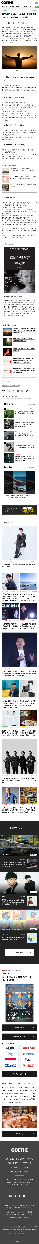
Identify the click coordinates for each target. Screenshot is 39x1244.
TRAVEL (15, 1179)
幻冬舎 (30, 1208)
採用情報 (26, 1217)
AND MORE (14, 396)
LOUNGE (24, 1167)
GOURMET (24, 6)
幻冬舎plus (10, 1208)
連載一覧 (19, 952)
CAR (17, 6)
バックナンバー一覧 (19, 1074)
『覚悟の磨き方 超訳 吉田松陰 (15, 38)
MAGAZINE (15, 1171)
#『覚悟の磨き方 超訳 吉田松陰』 (11, 385)
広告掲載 (9, 1212)
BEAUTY (10, 1182)
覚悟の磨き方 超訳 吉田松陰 (12, 296)
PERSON (4, 6)
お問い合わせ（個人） (27, 1214)
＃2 (11, 42)
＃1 (7, 42)
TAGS (26, 1171)
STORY (14, 1167)
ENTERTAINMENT (25, 1182)
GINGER (31, 1205)
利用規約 (29, 1212)
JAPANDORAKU (22, 1205)
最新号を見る (19, 1028)
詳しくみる (19, 1134)
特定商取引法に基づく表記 (12, 1214)
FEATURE (9, 1158)
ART (21, 1179)
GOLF (31, 6)
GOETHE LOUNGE (10, 1205)
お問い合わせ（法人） (16, 1217)
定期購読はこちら (19, 1037)
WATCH (11, 6)
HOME (3, 396)
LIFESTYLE (8, 396)
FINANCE (15, 1185)
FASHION (8, 1179)
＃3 (14, 42)
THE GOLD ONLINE (20, 1208)
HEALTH (31, 1179)
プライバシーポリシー (19, 1212)
